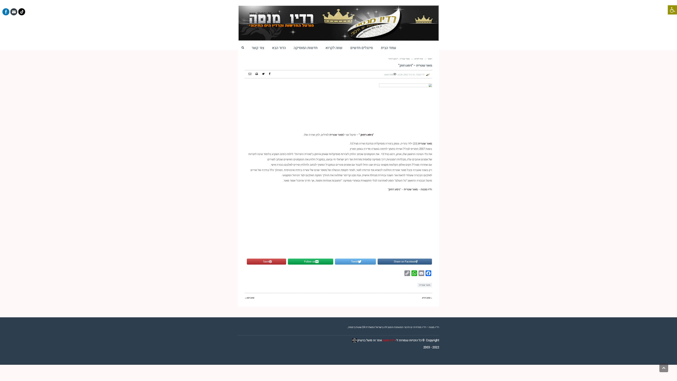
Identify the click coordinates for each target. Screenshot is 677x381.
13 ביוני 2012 (409, 74)
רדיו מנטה (426, 189)
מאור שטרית (336, 134)
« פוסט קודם (427, 298)
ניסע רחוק (366, 134)
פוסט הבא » (249, 298)
